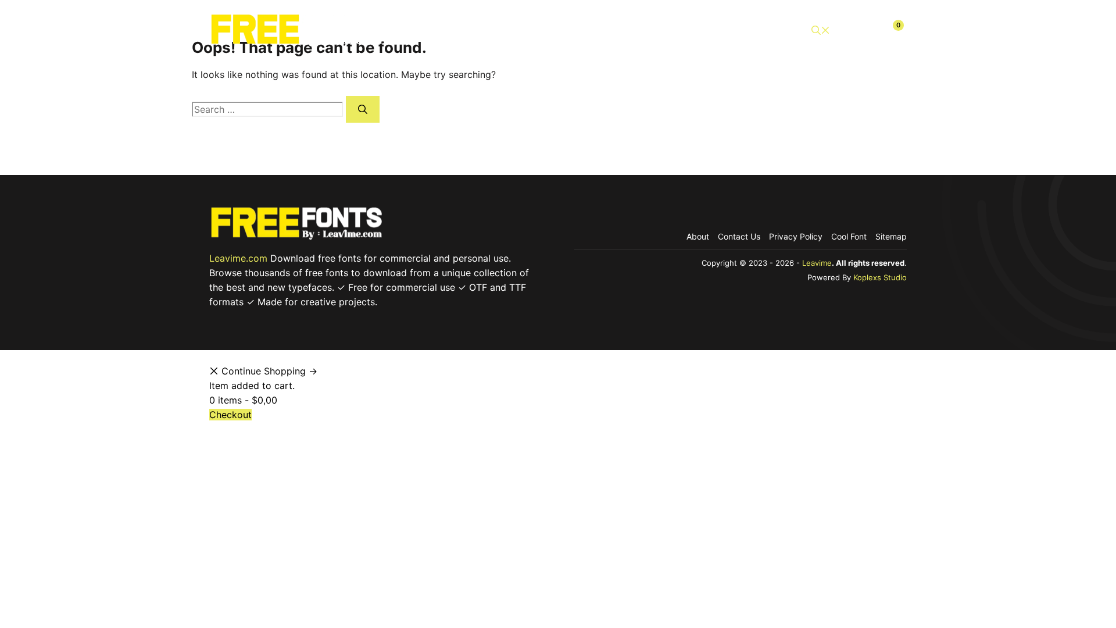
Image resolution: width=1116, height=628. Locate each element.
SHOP (554, 30)
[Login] (865, 30)
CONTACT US (690, 30)
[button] (820, 30)
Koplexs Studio (880, 277)
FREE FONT (613, 30)
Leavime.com (238, 258)
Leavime (817, 262)
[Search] (363, 109)
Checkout (764, 30)
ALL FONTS (495, 30)
